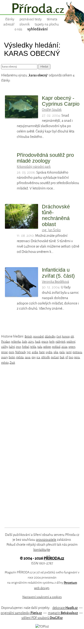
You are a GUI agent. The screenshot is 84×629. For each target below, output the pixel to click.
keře (51, 341)
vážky (4, 346)
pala (62, 352)
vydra (49, 352)
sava (27, 357)
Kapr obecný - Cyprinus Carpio (61, 101)
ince (18, 346)
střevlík (45, 357)
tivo (71, 357)
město (5, 362)
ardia (35, 352)
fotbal (25, 346)
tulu (39, 346)
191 (29, 352)
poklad (56, 346)
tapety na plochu (47, 24)
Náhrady (20, 352)
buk (62, 357)
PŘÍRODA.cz (54, 558)
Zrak (12, 362)
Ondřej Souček (52, 109)
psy (33, 357)
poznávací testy (30, 19)
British (28, 336)
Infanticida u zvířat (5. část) (58, 273)
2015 (31, 341)
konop (65, 336)
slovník (24, 24)
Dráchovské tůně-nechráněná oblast (56, 215)
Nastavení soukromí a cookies (42, 597)
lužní (12, 346)
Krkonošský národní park (34, 166)
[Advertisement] (39, 446)
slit (72, 336)
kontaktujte (41, 549)
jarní (68, 352)
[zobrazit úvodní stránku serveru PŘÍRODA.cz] (42, 9)
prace (44, 341)
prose (4, 352)
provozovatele (46, 539)
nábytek (60, 341)
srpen (72, 346)
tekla (33, 346)
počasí (55, 357)
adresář (8, 24)
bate (42, 352)
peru (77, 357)
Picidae (5, 341)
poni (11, 352)
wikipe (47, 346)
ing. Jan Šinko (51, 230)
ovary (4, 357)
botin (12, 357)
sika (56, 352)
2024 (64, 346)
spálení (71, 341)
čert (58, 336)
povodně (38, 336)
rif (66, 357)
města (20, 357)
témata (52, 19)
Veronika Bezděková (55, 281)
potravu (77, 352)
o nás (18, 29)
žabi (24, 341)
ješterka (16, 341)
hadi (37, 341)
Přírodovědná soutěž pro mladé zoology (45, 158)
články (9, 19)
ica (38, 357)
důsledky (50, 336)
